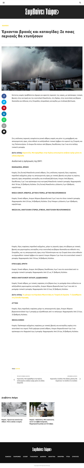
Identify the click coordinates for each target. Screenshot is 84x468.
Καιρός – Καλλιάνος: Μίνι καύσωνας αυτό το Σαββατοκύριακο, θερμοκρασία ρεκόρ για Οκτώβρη (42, 422)
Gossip (25, 456)
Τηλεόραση (34, 456)
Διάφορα (43, 456)
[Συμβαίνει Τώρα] (42, 12)
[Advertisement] (47, 119)
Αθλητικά (51, 456)
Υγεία (68, 456)
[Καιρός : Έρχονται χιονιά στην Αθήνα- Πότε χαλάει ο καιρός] (14, 409)
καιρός (17, 368)
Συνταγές (75, 456)
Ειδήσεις (5, 25)
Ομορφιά (60, 456)
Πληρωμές (17, 456)
